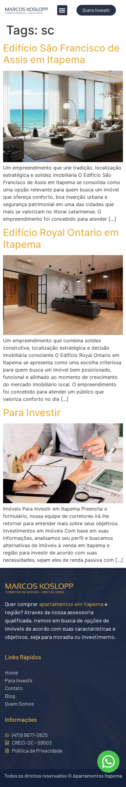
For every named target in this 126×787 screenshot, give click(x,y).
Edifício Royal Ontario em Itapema (61, 238)
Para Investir (32, 412)
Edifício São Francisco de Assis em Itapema (61, 54)
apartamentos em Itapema (71, 603)
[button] (62, 10)
